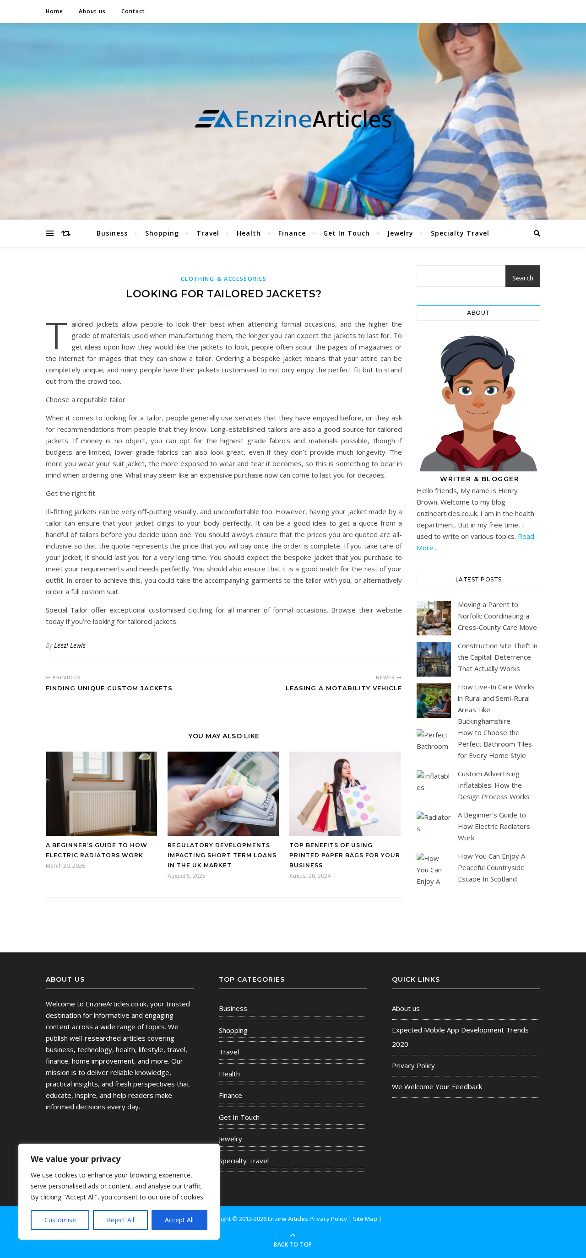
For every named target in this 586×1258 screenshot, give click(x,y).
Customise (60, 1219)
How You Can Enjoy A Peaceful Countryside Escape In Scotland (491, 867)
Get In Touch (346, 233)
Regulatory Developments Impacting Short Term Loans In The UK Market (222, 855)
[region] (119, 1192)
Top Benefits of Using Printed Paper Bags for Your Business (344, 855)
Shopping (162, 233)
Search (522, 277)
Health (249, 233)
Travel (207, 233)
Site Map (365, 1219)
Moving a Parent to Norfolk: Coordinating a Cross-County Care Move (497, 616)
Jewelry (400, 233)
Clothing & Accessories (223, 279)
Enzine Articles (288, 1219)
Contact (133, 11)
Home (54, 11)
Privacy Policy (413, 1065)
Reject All (120, 1219)
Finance (292, 233)
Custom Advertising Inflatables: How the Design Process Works (494, 785)
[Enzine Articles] (293, 119)
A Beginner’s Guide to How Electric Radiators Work (494, 826)
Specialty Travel (460, 233)
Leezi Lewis (70, 645)
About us (92, 11)
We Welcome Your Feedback (437, 1086)
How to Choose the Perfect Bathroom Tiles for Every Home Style (495, 744)
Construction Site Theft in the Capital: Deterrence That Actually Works (497, 657)
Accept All (179, 1219)
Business (112, 233)
